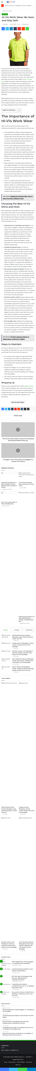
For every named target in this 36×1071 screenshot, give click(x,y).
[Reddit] (18, 409)
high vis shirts (29, 386)
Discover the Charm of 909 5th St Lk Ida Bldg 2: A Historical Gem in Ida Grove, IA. (23, 993)
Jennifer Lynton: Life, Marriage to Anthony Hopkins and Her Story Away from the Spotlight (22, 652)
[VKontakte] (22, 409)
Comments (29, 630)
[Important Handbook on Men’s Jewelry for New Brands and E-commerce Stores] (9, 476)
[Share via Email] (25, 409)
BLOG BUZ (28, 1057)
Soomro (21, 1059)
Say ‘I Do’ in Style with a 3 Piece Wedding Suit (9, 503)
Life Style (9, 11)
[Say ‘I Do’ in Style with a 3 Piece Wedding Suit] (9, 496)
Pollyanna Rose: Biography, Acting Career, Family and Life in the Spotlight (22, 644)
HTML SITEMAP (21, 1062)
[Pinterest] (15, 409)
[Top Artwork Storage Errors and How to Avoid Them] (27, 476)
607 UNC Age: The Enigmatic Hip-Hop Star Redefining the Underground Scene (22, 978)
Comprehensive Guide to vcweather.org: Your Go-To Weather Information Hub (23, 986)
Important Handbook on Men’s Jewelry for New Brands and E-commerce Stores (9, 485)
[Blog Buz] (11, 2)
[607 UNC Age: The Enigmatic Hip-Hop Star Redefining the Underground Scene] (6, 979)
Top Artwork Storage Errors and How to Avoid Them (26, 484)
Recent (6, 630)
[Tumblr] (12, 409)
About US (18, 1064)
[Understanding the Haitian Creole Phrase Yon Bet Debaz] (6, 971)
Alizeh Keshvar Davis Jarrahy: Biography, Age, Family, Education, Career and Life (22, 637)
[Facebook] (3, 409)
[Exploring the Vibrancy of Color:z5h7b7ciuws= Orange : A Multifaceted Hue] (27, 553)
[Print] (28, 409)
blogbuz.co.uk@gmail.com (12, 1050)
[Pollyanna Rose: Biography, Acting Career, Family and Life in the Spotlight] (6, 645)
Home (4, 11)
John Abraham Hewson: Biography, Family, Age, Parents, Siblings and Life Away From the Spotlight (23, 660)
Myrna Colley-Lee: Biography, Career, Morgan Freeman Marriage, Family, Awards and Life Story (23, 668)
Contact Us (29, 1062)
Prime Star (5, 24)
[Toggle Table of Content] (18, 110)
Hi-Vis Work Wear (18, 402)
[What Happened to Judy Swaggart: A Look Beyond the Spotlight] (6, 964)
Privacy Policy (11, 1062)
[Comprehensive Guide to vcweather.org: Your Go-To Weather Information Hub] (6, 986)
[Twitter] (6, 409)
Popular (17, 630)
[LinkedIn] (9, 409)
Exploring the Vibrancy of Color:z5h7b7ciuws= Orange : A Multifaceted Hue (26, 619)
